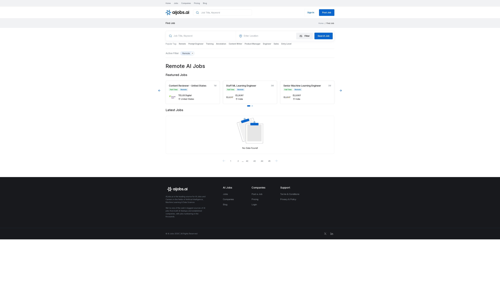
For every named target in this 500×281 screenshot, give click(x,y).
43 (254, 161)
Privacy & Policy (288, 199)
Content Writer (235, 44)
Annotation (221, 44)
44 (262, 161)
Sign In (310, 12)
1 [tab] (248, 106)
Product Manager (252, 44)
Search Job (323, 36)
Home (168, 3)
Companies (186, 3)
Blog (205, 3)
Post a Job (257, 194)
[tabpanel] (193, 92)
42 (247, 161)
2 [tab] (252, 106)
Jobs (176, 3)
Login (254, 204)
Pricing (197, 3)
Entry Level (286, 44)
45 (269, 161)
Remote (182, 44)
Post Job (326, 12)
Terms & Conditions (289, 194)
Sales (276, 44)
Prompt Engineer (195, 44)
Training (210, 44)
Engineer (267, 44)
